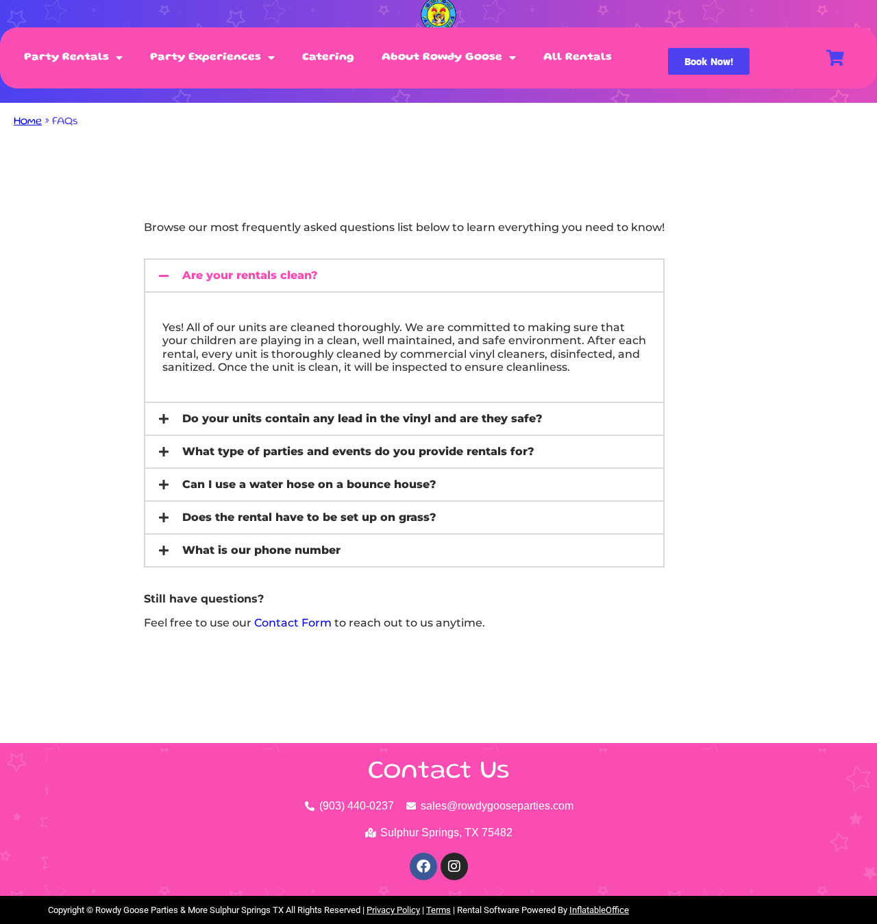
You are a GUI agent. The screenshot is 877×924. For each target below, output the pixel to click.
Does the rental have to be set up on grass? (309, 517)
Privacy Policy (393, 910)
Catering (328, 57)
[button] (404, 275)
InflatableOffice (599, 910)
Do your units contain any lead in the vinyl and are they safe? (362, 418)
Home (28, 122)
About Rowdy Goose (442, 57)
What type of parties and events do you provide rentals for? (358, 451)
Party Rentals (66, 57)
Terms (438, 910)
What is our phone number (261, 550)
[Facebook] (423, 866)
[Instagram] (454, 866)
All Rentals (577, 57)
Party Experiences (205, 57)
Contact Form (293, 622)
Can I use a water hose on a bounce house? (309, 484)
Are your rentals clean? (250, 275)
